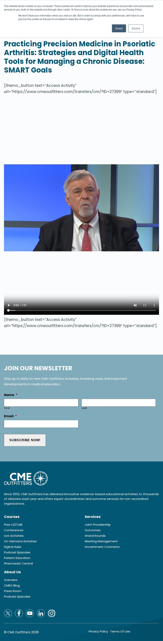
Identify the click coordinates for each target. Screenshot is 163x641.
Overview (10, 580)
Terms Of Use (120, 631)
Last (84, 408)
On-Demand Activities (20, 541)
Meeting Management (101, 541)
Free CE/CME (13, 524)
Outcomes (93, 530)
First (7, 408)
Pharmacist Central (18, 563)
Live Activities (14, 536)
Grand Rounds (95, 536)
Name (10, 395)
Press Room (12, 591)
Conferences (13, 530)
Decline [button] (136, 28)
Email (10, 416)
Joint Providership (98, 524)
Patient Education (17, 558)
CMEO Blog (12, 585)
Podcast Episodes (17, 552)
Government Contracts (102, 547)
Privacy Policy (98, 631)
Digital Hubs (12, 547)
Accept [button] (119, 28)
